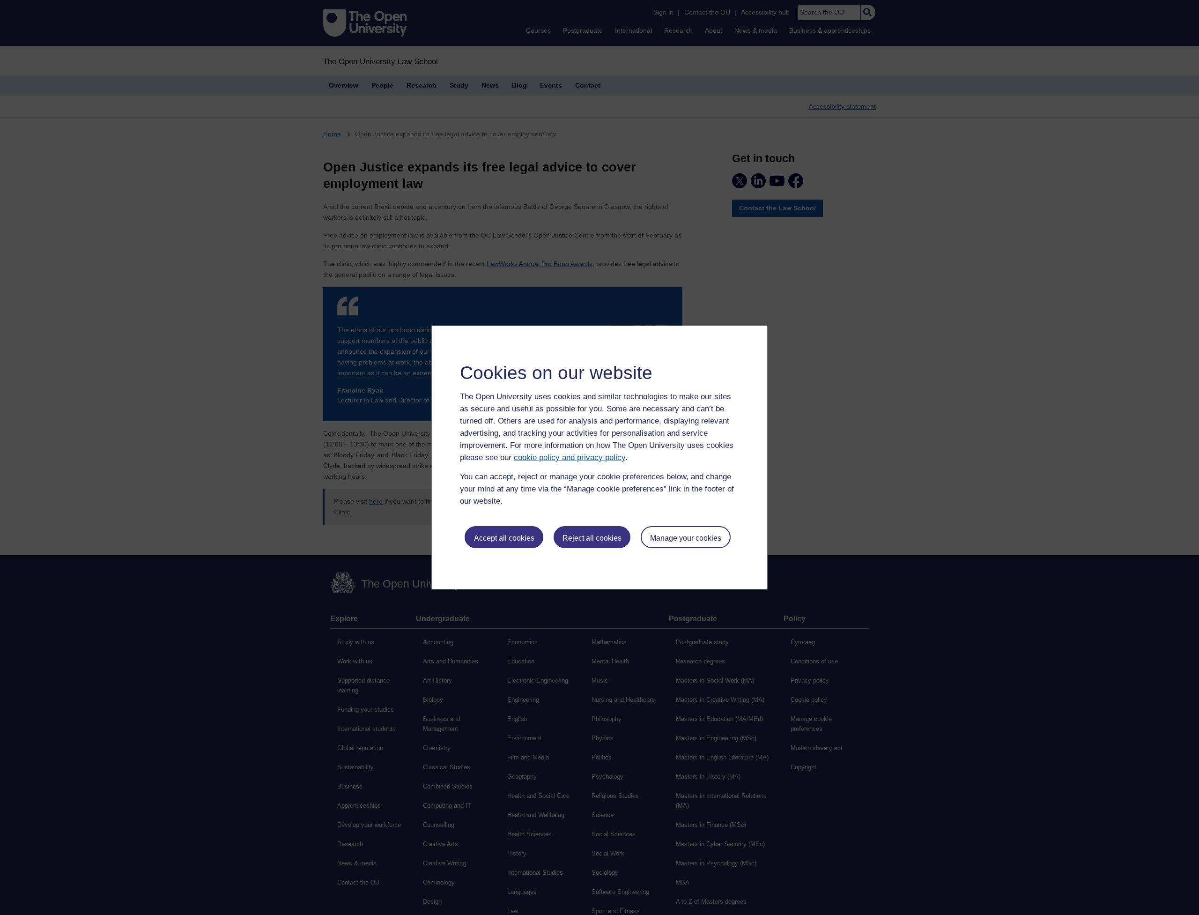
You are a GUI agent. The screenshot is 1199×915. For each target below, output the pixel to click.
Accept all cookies (504, 538)
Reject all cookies (592, 538)
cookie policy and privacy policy (569, 457)
